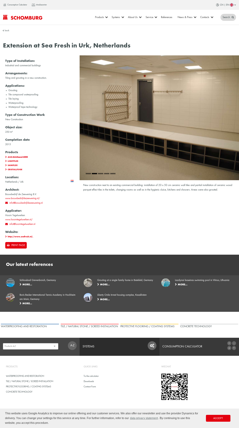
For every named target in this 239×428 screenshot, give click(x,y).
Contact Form (90, 387)
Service (149, 17)
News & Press (185, 17)
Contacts (204, 17)
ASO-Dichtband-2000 (18, 157)
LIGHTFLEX (13, 161)
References (166, 17)
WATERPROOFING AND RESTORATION (25, 376)
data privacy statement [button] (144, 418)
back (7, 31)
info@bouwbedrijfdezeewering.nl (26, 203)
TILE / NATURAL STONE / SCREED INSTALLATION (29, 381)
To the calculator (91, 376)
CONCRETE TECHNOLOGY (19, 392)
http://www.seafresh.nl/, (20, 237)
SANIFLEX (13, 165)
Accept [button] (218, 418)
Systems (116, 17)
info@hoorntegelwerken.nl (22, 224)
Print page (18, 245)
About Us (133, 17)
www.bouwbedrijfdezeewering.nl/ (22, 198)
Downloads (89, 381)
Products (99, 17)
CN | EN (224, 5)
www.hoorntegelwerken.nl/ (19, 219)
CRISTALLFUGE (15, 170)
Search (227, 17)
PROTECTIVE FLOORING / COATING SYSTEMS (28, 387)
